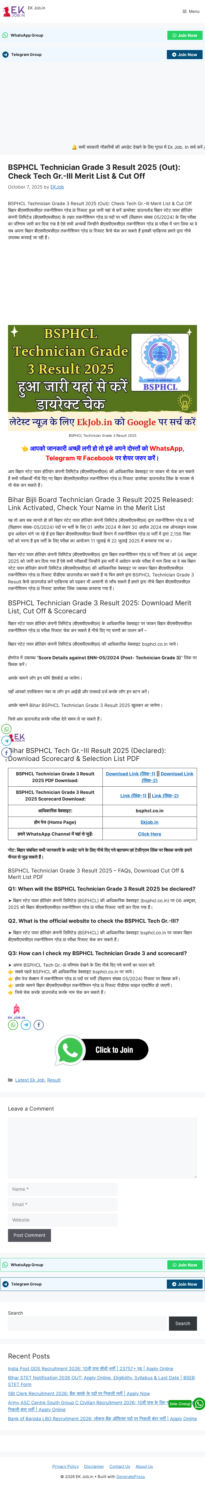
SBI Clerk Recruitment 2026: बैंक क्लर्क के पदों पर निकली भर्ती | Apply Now (79, 1393)
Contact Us (119, 1466)
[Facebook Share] (39, 1025)
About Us (144, 1466)
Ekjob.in (150, 822)
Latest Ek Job (30, 1080)
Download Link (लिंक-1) (130, 773)
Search (15, 1313)
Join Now (187, 35)
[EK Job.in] (14, 11)
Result (54, 1080)
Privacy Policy (65, 1466)
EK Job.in (36, 7)
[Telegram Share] (26, 1025)
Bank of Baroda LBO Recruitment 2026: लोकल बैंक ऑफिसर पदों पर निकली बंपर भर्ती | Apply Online (102, 1418)
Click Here (149, 834)
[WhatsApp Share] (13, 1025)
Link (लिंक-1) (133, 795)
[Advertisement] (102, 104)
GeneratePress (130, 1476)
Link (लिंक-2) (165, 795)
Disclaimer (94, 1466)
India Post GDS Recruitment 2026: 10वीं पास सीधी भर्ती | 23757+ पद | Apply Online (90, 1368)
